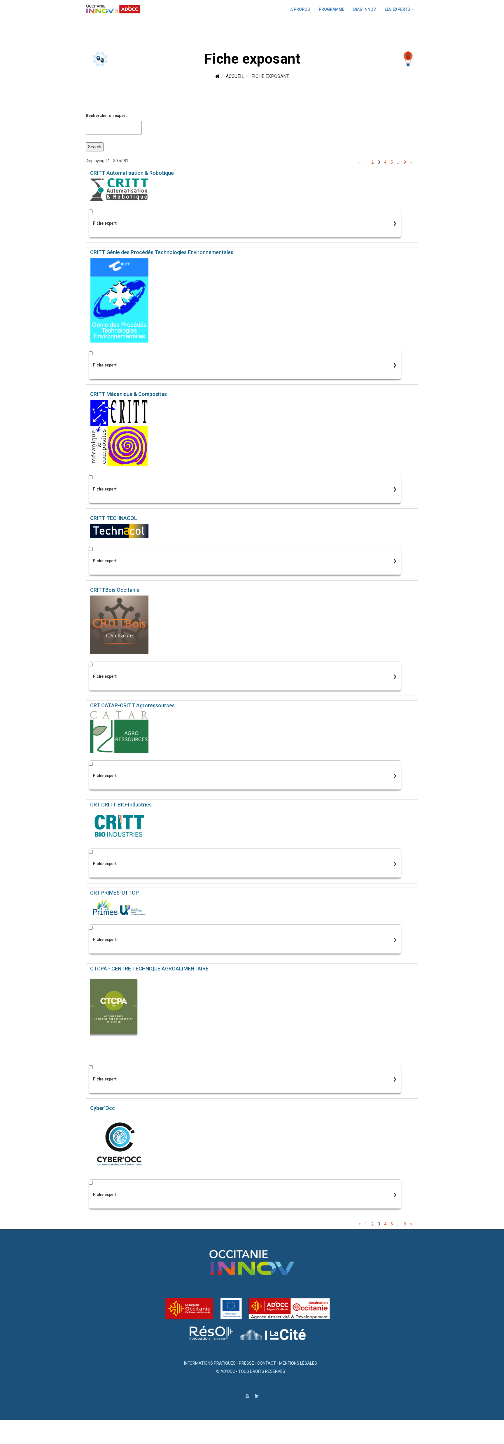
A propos (300, 9)
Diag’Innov (364, 9)
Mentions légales (298, 1363)
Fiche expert (105, 223)
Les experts (397, 9)
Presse (246, 1363)
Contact (266, 1363)
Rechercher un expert (106, 115)
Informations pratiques (210, 1363)
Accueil (235, 76)
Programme (331, 9)
